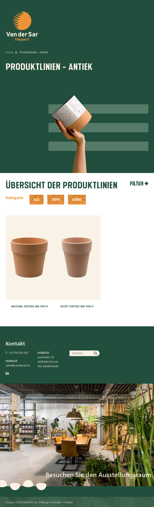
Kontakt (128, 27)
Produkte (73, 27)
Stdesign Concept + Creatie (55, 502)
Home (10, 52)
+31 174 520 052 (18, 353)
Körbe (77, 200)
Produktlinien (101, 27)
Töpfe (55, 200)
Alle (36, 200)
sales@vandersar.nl (18, 365)
